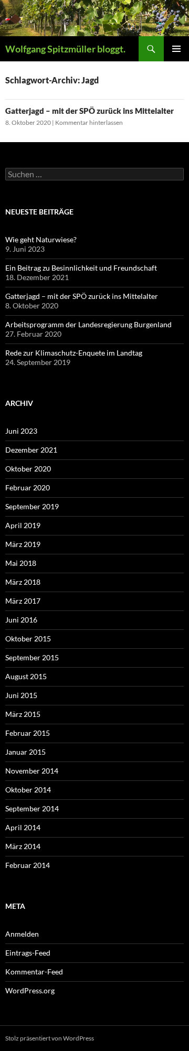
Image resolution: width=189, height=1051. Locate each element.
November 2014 (31, 770)
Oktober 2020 (28, 468)
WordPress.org (30, 990)
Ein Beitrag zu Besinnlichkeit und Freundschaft (81, 267)
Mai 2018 (20, 563)
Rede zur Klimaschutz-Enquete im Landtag (73, 352)
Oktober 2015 (28, 638)
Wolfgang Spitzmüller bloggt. (65, 49)
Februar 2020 (27, 487)
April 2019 (22, 525)
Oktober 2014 (28, 789)
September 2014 (32, 808)
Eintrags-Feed (27, 952)
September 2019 (32, 506)
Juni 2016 (21, 619)
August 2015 (26, 676)
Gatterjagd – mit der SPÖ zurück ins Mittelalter (89, 110)
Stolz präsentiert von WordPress (49, 1038)
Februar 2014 (27, 865)
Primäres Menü (176, 48)
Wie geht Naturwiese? (41, 239)
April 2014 (22, 827)
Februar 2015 (27, 732)
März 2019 (22, 544)
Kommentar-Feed (34, 971)
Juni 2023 (21, 430)
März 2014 (22, 846)
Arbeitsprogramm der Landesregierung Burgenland (88, 324)
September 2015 (32, 657)
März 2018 (22, 581)
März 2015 (22, 714)
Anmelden (22, 933)
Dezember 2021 (31, 449)
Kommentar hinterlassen (89, 122)
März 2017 (22, 600)
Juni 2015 (21, 695)
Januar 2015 (25, 751)
